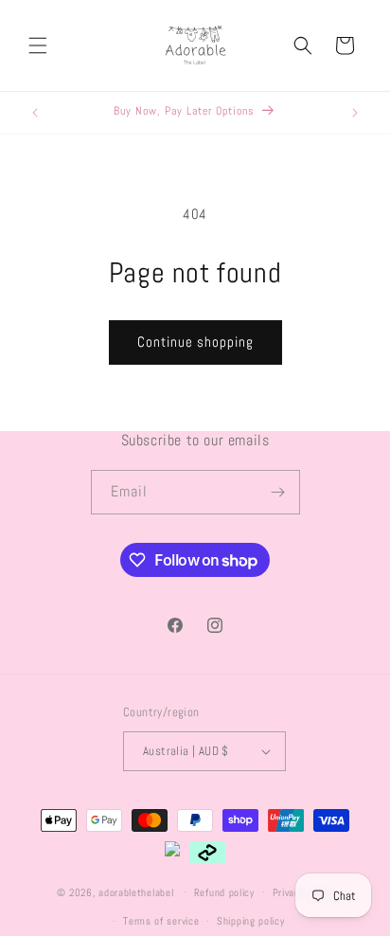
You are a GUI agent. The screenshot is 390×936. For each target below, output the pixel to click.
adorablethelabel (135, 891)
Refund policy (224, 892)
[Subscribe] (278, 492)
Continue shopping (195, 342)
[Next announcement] (355, 113)
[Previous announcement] (35, 113)
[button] (38, 45)
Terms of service (161, 920)
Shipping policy (251, 920)
